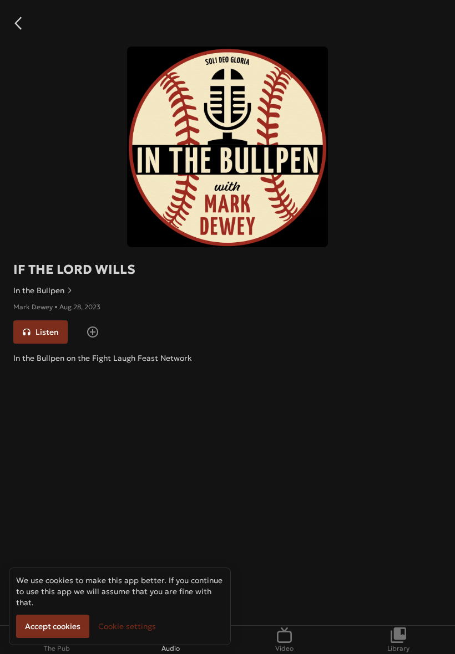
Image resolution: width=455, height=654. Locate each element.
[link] (227, 290)
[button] (17, 23)
